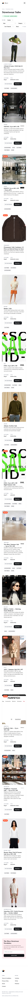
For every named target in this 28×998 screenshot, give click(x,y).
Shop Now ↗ (18, 83)
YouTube (17, 978)
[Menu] (24, 3)
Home (3, 9)
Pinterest (17, 983)
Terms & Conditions (6, 978)
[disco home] (3, 971)
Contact (4, 986)
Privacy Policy (5, 981)
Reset (17, 26)
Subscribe (14, 955)
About (3, 983)
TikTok (16, 981)
